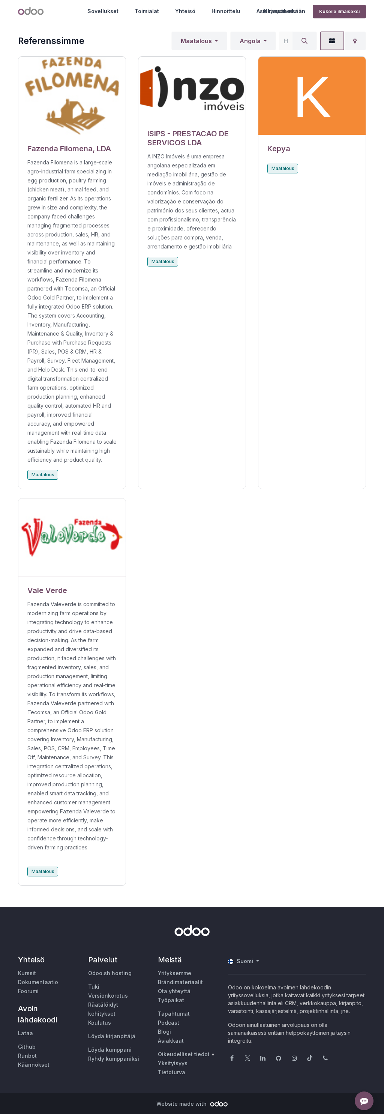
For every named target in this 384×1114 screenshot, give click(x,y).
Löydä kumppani (110, 1049)
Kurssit (27, 973)
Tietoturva (171, 1072)
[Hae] (304, 41)
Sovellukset (102, 11)
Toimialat (147, 11)
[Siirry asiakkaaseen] (72, 96)
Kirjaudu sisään (284, 11)
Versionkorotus (108, 995)
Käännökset (34, 1064)
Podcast (168, 1022)
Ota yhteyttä (174, 991)
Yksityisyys (173, 1063)
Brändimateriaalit (180, 982)
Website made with (182, 1103)
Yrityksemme (174, 973)
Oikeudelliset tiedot (184, 1054)
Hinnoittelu (226, 11)
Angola (250, 41)
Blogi (164, 1031)
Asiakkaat (171, 1040)
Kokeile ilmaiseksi (339, 11)
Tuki (93, 986)
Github (27, 1046)
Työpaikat (171, 1000)
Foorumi (28, 991)
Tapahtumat (174, 1013)
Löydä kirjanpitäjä (111, 1036)
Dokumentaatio (38, 982)
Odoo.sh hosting (110, 973)
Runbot (27, 1055)
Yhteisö (185, 11)
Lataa (25, 1033)
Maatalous (196, 41)
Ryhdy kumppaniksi (113, 1058)
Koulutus (99, 1022)
